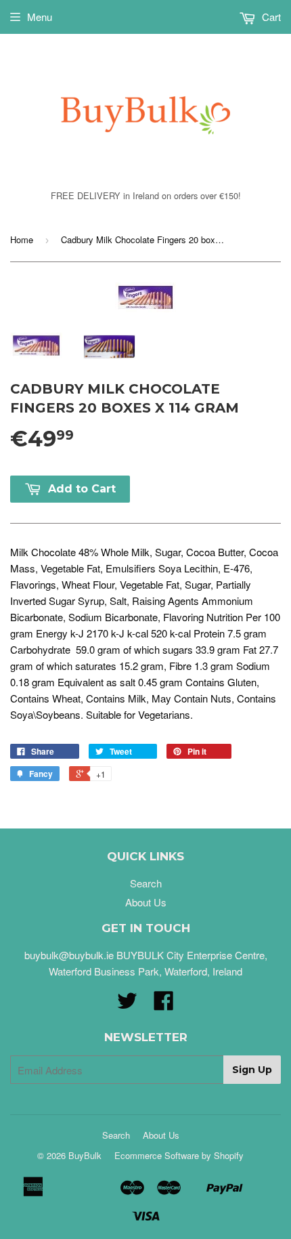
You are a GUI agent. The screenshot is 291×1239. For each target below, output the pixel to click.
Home (21, 239)
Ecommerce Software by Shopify (179, 1155)
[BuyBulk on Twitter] (127, 1004)
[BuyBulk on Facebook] (164, 1004)
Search (146, 883)
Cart (270, 16)
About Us (145, 902)
